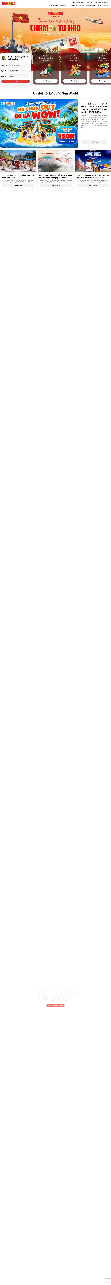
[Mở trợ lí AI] (107, 51)
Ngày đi (3, 71)
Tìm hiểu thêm (94, 142)
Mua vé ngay (46, 81)
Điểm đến (4, 66)
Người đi (3, 76)
